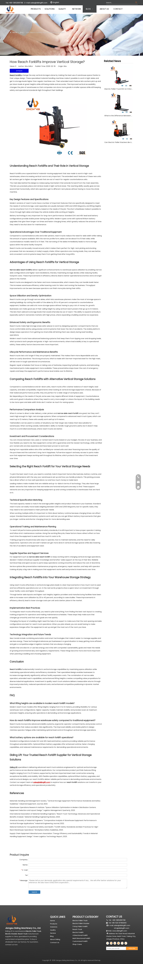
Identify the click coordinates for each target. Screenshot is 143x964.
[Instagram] (118, 943)
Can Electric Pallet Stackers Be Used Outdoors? (118, 142)
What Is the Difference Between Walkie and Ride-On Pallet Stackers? (118, 115)
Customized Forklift (80, 941)
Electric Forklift (78, 932)
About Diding (55, 939)
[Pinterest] (122, 943)
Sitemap (97, 960)
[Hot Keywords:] (136, 2)
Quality (53, 930)
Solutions (53, 927)
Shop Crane (77, 944)
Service (53, 933)
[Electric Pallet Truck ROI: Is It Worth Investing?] (118, 76)
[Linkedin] (111, 943)
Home (52, 920)
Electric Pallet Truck (80, 920)
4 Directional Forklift (80, 935)
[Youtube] (114, 943)
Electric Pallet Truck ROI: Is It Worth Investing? (118, 89)
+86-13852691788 (118, 920)
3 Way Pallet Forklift (80, 926)
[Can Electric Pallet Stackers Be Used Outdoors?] (118, 129)
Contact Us (54, 942)
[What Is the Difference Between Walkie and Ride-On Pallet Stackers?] (118, 102)
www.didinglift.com (119, 931)
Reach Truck (77, 929)
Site (65, 66)
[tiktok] (125, 943)
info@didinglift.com (121, 928)
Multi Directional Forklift (81, 938)
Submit (34, 892)
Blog (51, 936)
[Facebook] (107, 943)
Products (53, 924)
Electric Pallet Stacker (81, 923)
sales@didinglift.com (38, 3)
